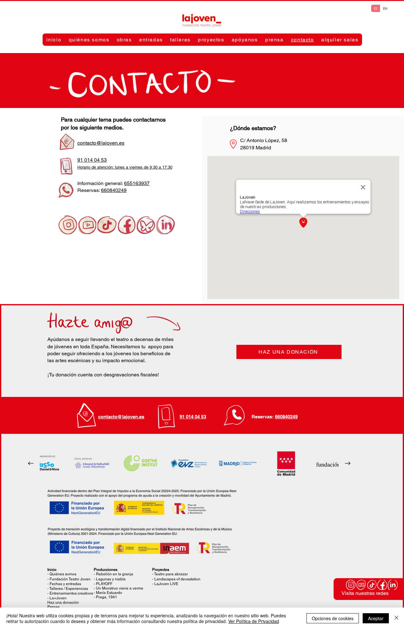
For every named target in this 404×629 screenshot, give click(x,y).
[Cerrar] (396, 618)
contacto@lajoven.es (121, 416)
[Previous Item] (30, 463)
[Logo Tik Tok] (107, 224)
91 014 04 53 (193, 416)
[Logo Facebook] (126, 224)
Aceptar (375, 618)
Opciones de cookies (333, 618)
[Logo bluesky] (146, 224)
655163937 (137, 183)
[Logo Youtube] (361, 585)
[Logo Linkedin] (165, 224)
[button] (89, 39)
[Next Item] (347, 463)
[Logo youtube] (87, 224)
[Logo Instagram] (67, 224)
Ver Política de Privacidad (253, 621)
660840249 (114, 190)
